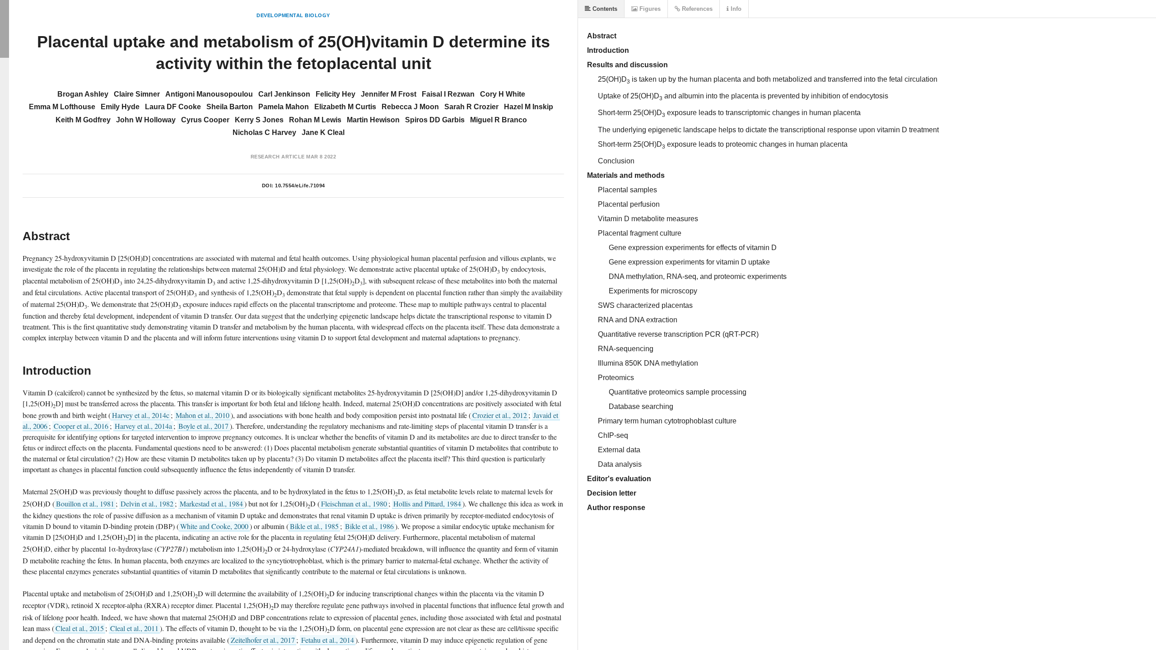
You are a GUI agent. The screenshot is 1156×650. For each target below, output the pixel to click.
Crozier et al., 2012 (499, 415)
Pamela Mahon (283, 107)
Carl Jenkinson (284, 94)
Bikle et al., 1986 (369, 526)
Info (735, 8)
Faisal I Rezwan (448, 94)
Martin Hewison (373, 120)
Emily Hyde (120, 107)
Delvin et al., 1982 (147, 503)
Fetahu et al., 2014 (327, 640)
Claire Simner (137, 94)
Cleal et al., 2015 (80, 628)
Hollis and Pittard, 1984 (427, 503)
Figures (649, 8)
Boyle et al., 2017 (203, 426)
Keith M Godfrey (83, 120)
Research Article (278, 156)
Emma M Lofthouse (62, 107)
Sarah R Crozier (471, 107)
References (696, 8)
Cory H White (502, 94)
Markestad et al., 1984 (211, 503)
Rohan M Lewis (315, 120)
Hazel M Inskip (528, 107)
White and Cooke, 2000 (214, 526)
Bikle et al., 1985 (314, 526)
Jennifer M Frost (388, 94)
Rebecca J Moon (410, 107)
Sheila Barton (229, 107)
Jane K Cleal (323, 132)
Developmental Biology (293, 15)
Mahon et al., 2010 (202, 415)
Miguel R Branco (498, 120)
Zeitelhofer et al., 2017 (263, 640)
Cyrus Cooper (205, 120)
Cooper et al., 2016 (81, 426)
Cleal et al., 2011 (134, 628)
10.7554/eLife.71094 (300, 185)
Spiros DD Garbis (435, 120)
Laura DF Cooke (173, 107)
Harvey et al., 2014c (140, 415)
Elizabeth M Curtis (345, 107)
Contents (604, 8)
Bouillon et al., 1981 (85, 503)
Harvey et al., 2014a (143, 426)
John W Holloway (146, 120)
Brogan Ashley (82, 94)
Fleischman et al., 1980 (354, 503)
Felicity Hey (335, 94)
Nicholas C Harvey (264, 132)
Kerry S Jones (259, 120)
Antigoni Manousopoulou (209, 94)
